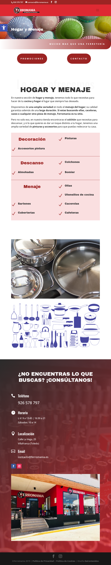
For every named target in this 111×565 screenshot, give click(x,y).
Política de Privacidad (43, 561)
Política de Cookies (65, 561)
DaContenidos (92, 561)
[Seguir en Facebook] (13, 466)
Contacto (79, 58)
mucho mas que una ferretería (77, 44)
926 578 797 (18, 2)
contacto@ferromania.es (33, 457)
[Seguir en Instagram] (19, 466)
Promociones (32, 58)
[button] (4, 28)
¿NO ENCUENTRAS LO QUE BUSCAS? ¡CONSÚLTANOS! (55, 377)
